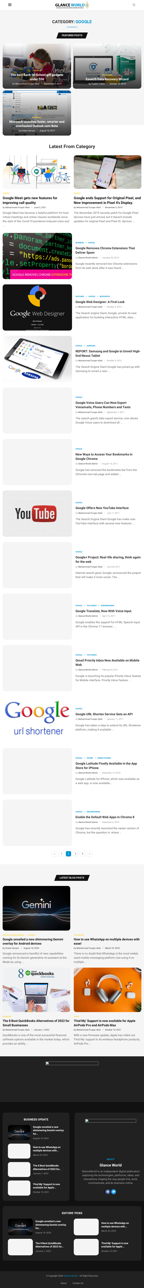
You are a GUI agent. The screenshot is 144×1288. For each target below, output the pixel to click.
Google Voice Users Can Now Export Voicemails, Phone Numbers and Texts (103, 405)
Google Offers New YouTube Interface (102, 508)
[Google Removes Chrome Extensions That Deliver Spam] (37, 256)
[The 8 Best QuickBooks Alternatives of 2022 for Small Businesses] (36, 1007)
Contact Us (78, 1283)
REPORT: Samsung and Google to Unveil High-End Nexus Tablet (108, 353)
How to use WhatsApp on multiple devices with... (47, 1149)
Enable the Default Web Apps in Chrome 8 (105, 817)
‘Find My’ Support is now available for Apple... (46, 1186)
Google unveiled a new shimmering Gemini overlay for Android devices (33, 941)
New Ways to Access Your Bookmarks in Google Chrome (104, 456)
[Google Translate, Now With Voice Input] (37, 617)
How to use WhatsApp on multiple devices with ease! (107, 941)
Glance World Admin (88, 257)
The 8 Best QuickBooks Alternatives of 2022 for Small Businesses (36, 1023)
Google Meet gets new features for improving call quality (30, 200)
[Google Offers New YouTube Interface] (37, 513)
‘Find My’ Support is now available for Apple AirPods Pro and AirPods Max (104, 1023)
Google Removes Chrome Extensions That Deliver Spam (105, 250)
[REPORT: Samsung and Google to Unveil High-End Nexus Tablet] (37, 359)
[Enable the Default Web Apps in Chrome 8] (37, 823)
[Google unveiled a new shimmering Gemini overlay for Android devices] (36, 925)
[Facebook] (107, 1191)
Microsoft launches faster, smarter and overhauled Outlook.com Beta (36, 123)
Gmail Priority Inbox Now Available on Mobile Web (107, 662)
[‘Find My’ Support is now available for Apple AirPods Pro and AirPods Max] (107, 1007)
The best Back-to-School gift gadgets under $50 (37, 77)
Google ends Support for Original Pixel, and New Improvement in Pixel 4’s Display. (107, 200)
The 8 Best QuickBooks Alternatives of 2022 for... (47, 1167)
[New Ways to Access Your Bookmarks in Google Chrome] (37, 462)
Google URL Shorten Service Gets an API (104, 714)
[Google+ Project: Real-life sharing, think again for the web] (37, 565)
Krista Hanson (28, 130)
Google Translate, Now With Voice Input (103, 611)
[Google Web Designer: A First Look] (37, 307)
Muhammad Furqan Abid (27, 83)
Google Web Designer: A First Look (100, 302)
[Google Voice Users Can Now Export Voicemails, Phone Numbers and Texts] (37, 410)
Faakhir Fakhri (98, 83)
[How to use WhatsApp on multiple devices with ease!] (107, 925)
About (64, 1283)
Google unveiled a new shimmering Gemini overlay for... (48, 1130)
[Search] (134, 5)
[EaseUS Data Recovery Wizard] (107, 66)
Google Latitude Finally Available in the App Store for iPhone (106, 765)
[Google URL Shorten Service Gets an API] (37, 720)
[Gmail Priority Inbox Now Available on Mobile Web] (37, 668)
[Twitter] (113, 1191)
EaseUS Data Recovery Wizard (107, 79)
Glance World (70, 1275)
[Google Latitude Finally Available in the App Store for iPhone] (37, 771)
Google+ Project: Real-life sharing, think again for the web (108, 559)
